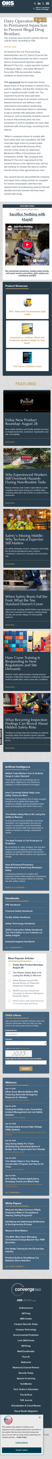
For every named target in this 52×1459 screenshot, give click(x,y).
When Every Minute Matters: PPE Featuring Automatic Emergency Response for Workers (21, 1094)
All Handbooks (13, 947)
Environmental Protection (26, 1335)
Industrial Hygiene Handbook (20, 941)
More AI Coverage (14, 887)
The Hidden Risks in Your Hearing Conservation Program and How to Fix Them (24, 1164)
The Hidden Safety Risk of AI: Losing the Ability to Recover (25, 815)
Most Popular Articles (21, 958)
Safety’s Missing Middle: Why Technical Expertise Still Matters (24, 539)
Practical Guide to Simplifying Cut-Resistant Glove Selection (22, 1259)
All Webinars (12, 1192)
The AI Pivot (26, 1394)
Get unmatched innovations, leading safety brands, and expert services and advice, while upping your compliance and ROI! (27, 273)
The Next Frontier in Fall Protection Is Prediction (23, 842)
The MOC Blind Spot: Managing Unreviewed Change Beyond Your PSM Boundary (25, 1240)
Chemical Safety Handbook (19, 911)
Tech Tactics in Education (25, 1389)
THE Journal (26, 1400)
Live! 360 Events (26, 1340)
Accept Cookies (22, 1450)
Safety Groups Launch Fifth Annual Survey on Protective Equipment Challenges (26, 983)
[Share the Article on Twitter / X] (43, 20)
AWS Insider (26, 1318)
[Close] (40, 1417)
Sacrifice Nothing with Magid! (27, 216)
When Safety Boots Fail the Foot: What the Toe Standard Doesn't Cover (26, 600)
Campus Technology (26, 1329)
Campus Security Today (26, 1324)
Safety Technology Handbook (20, 923)
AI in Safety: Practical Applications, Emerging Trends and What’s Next (22, 1180)
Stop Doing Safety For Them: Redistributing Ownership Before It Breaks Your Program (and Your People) (25, 1146)
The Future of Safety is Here (27, 366)
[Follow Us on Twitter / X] (43, 4)
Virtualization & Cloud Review (26, 1405)
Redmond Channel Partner (26, 1367)
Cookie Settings (22, 1443)
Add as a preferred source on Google (42, 8)
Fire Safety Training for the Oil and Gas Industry (24, 1250)
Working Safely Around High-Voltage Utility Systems (23, 1128)
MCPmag (26, 1346)
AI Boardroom (26, 1308)
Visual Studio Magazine (26, 1411)
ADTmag (26, 1313)
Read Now (9, 442)
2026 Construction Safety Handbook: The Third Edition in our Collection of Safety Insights (24, 932)
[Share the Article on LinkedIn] (39, 20)
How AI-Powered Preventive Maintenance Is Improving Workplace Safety (23, 867)
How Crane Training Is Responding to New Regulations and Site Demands (22, 663)
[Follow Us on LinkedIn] (39, 3)
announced (14, 82)
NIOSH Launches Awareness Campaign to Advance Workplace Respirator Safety (28, 993)
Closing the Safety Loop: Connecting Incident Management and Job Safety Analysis (23, 1112)
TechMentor (26, 1384)
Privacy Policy (25, 1048)
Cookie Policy (21, 1437)
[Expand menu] (47, 4)
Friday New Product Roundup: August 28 (21, 421)
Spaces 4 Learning (26, 1378)
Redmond (26, 1362)
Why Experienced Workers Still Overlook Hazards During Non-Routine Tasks (26, 478)
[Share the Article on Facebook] (35, 20)
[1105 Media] (26, 1300)
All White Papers (14, 1266)
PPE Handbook (12, 904)
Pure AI (26, 1356)
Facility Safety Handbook (17, 917)
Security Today (26, 1373)
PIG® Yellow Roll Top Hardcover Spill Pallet (27, 313)
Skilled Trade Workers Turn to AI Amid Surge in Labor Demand (24, 775)
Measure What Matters (16, 1230)
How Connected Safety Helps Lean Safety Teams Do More (22, 794)
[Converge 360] (26, 1290)
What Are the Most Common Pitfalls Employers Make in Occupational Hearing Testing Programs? (23, 1212)
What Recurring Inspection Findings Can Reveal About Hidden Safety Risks (26, 723)
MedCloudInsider (26, 1351)
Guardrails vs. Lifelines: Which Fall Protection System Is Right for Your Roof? (27, 340)
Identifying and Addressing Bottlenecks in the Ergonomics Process (25, 1223)
